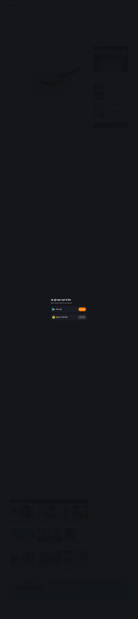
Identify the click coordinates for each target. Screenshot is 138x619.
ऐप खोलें (82, 309)
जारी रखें (81, 317)
